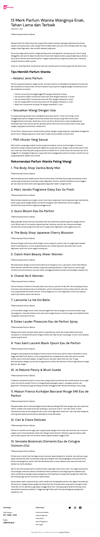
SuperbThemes (64, 532)
